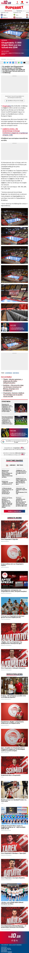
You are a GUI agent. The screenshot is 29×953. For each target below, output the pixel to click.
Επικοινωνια (4, 950)
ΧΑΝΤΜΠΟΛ (16, 373)
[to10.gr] (6, 2)
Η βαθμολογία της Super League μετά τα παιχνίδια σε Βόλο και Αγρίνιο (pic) (21, 481)
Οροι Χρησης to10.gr (6, 949)
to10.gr (3, 59)
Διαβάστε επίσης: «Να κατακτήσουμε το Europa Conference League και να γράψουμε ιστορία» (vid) (15, 132)
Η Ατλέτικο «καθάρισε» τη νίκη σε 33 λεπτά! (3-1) (7, 483)
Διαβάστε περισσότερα (14, 511)
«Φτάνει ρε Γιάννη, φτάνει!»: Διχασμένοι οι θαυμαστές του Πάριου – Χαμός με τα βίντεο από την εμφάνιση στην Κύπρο (7, 502)
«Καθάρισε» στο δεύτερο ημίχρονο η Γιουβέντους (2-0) (21, 472)
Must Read (20, 465)
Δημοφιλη (12, 465)
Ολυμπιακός (6, 106)
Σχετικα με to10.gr (5, 948)
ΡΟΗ (7, 465)
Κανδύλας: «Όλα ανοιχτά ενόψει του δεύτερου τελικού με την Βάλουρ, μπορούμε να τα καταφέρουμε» (13, 387)
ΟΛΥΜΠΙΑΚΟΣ (8, 373)
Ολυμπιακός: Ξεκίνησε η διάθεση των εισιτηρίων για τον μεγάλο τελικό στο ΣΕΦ (13, 394)
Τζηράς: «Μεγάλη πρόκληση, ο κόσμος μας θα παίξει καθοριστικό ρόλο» (13, 381)
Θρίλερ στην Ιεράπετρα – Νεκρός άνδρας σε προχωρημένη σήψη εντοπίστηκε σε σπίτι (7, 474)
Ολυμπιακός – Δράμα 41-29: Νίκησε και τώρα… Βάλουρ (12, 54)
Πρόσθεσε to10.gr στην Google (15, 100)
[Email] (24, 62)
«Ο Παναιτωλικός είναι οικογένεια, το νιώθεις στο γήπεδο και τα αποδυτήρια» (7, 491)
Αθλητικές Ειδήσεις (20, 453)
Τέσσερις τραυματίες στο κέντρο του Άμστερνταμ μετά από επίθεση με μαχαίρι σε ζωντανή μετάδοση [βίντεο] (21, 502)
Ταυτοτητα (4, 947)
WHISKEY (10, 951)
